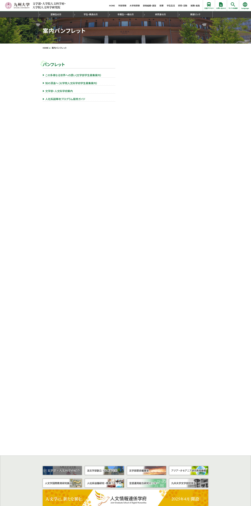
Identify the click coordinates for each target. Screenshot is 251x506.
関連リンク (195, 14)
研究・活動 (182, 5)
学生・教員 (91, 14)
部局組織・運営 (149, 5)
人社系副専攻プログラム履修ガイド (65, 99)
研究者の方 (160, 14)
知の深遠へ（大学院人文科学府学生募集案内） (71, 83)
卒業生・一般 (126, 14)
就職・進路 (195, 5)
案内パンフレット (59, 47)
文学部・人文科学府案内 (59, 91)
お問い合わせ (221, 8)
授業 (161, 5)
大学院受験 (135, 5)
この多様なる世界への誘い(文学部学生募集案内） (73, 75)
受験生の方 (56, 14)
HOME (112, 5)
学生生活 (171, 5)
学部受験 (122, 5)
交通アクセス (209, 8)
